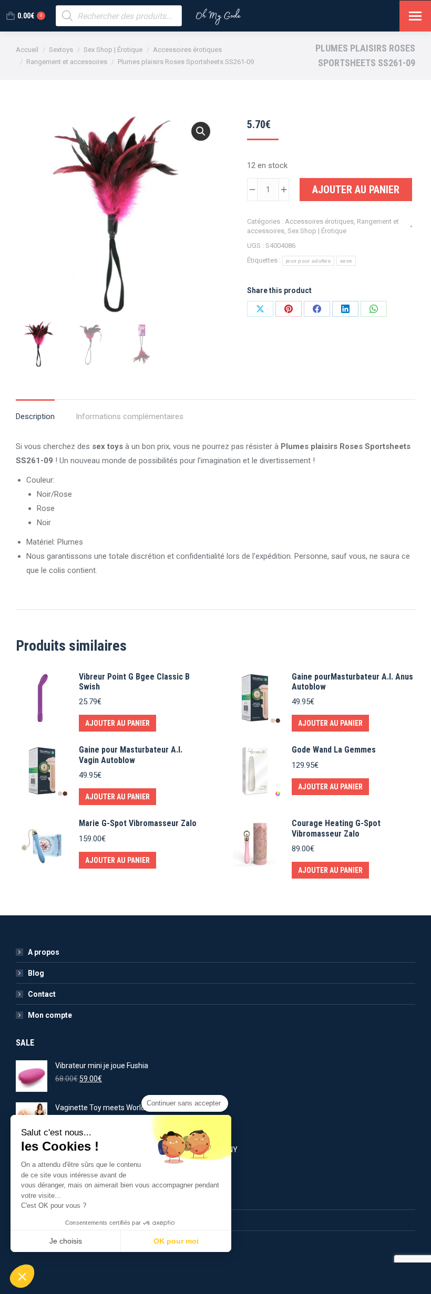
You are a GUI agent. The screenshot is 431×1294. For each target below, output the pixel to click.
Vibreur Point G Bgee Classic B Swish (134, 682)
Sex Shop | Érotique (317, 231)
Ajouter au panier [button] (117, 723)
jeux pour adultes (308, 261)
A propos (43, 952)
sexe (346, 261)
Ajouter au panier (355, 189)
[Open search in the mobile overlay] (119, 15)
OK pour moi (176, 1241)
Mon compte (50, 1015)
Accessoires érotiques (319, 221)
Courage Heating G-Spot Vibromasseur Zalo (336, 828)
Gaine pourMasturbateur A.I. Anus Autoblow (352, 682)
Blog (36, 973)
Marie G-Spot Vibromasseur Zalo (138, 823)
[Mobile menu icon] (415, 16)
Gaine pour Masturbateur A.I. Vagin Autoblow (130, 755)
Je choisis (65, 1241)
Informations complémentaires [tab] (129, 416)
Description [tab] (35, 416)
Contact (42, 994)
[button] (200, 131)
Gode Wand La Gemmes (334, 750)
